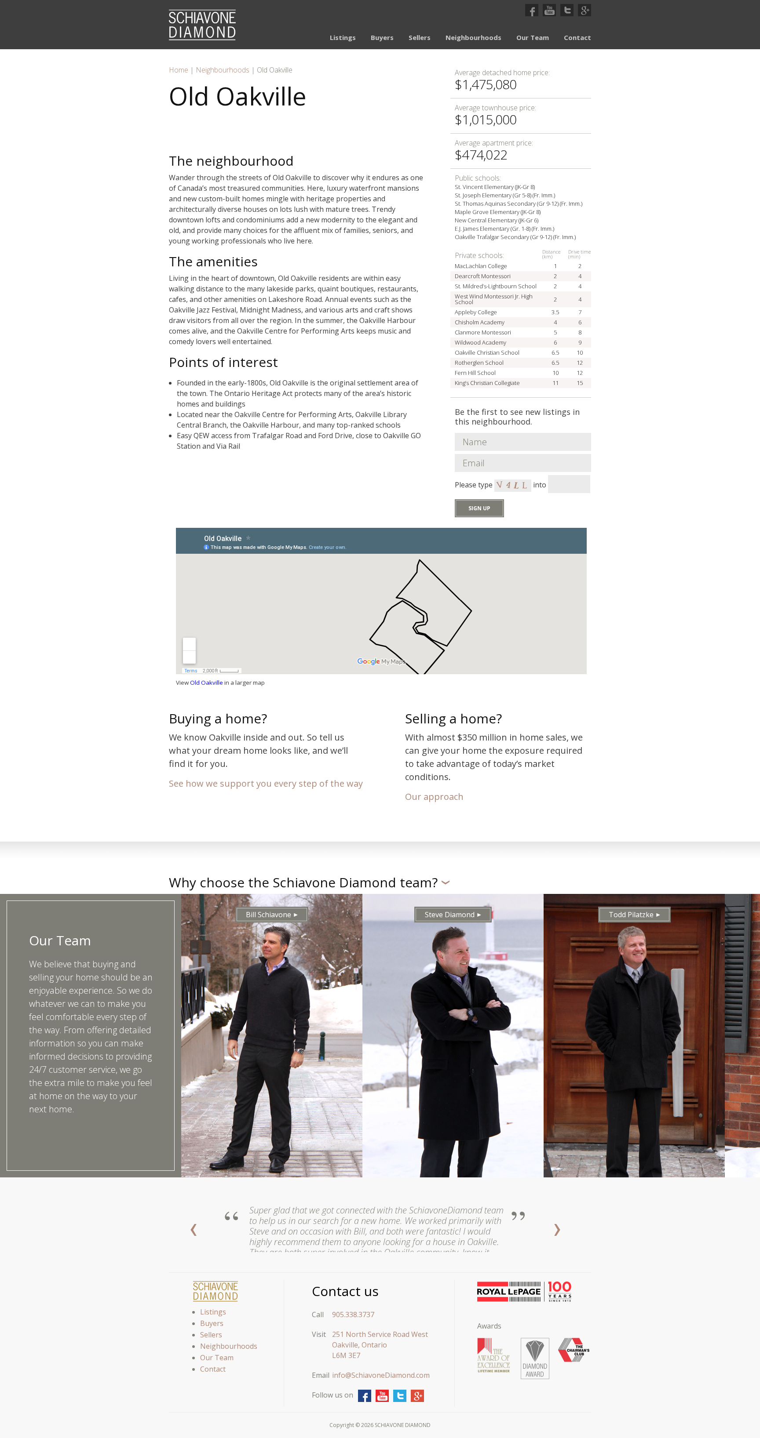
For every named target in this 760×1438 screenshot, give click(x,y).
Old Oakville (206, 682)
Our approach (434, 797)
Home (178, 70)
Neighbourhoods (473, 37)
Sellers (420, 37)
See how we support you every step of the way (266, 783)
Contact (577, 37)
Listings (343, 37)
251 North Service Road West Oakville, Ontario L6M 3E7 (380, 1344)
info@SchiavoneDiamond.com (381, 1375)
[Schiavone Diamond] (202, 25)
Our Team (532, 37)
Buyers (382, 37)
